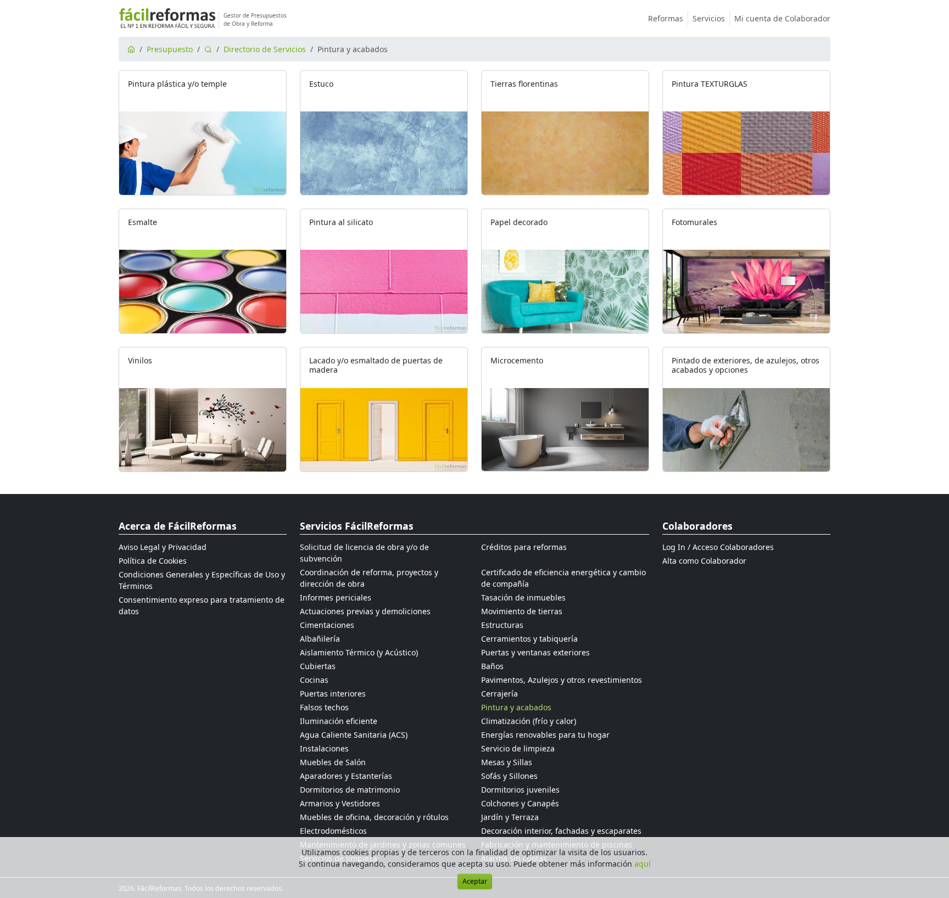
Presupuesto (170, 49)
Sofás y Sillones (509, 776)
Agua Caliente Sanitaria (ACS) (353, 734)
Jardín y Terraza (510, 817)
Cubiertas (318, 666)
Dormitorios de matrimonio (350, 789)
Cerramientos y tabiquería (529, 638)
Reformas (665, 18)
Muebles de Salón (333, 762)
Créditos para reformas (524, 547)
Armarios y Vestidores (340, 803)
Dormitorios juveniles (520, 789)
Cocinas (314, 680)
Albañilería (320, 638)
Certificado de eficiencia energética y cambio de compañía (563, 578)
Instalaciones (324, 748)
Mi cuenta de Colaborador (782, 18)
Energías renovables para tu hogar (545, 734)
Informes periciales (335, 597)
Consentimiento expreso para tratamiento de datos (201, 605)
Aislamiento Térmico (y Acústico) (359, 652)
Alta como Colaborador (704, 560)
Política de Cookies (153, 560)
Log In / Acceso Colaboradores (718, 547)
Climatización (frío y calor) (528, 721)
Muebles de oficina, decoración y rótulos (374, 817)
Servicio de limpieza (518, 748)
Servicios (709, 18)
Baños (492, 666)
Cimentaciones (327, 625)
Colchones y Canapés (520, 803)
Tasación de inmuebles (523, 597)
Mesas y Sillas (506, 762)
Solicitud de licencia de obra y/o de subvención (364, 553)
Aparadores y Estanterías (346, 776)
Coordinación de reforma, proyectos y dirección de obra (369, 578)
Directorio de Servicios (265, 49)
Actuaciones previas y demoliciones (365, 611)
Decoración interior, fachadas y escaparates (561, 831)
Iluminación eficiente (338, 721)
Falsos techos (324, 707)
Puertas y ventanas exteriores (535, 652)
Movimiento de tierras (521, 611)
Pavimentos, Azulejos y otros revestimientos (561, 680)
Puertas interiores (333, 693)
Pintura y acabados (516, 707)
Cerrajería (499, 693)
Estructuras (502, 625)
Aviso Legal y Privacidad (162, 547)
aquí (642, 863)
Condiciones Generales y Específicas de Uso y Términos (202, 580)
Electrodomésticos (333, 831)
